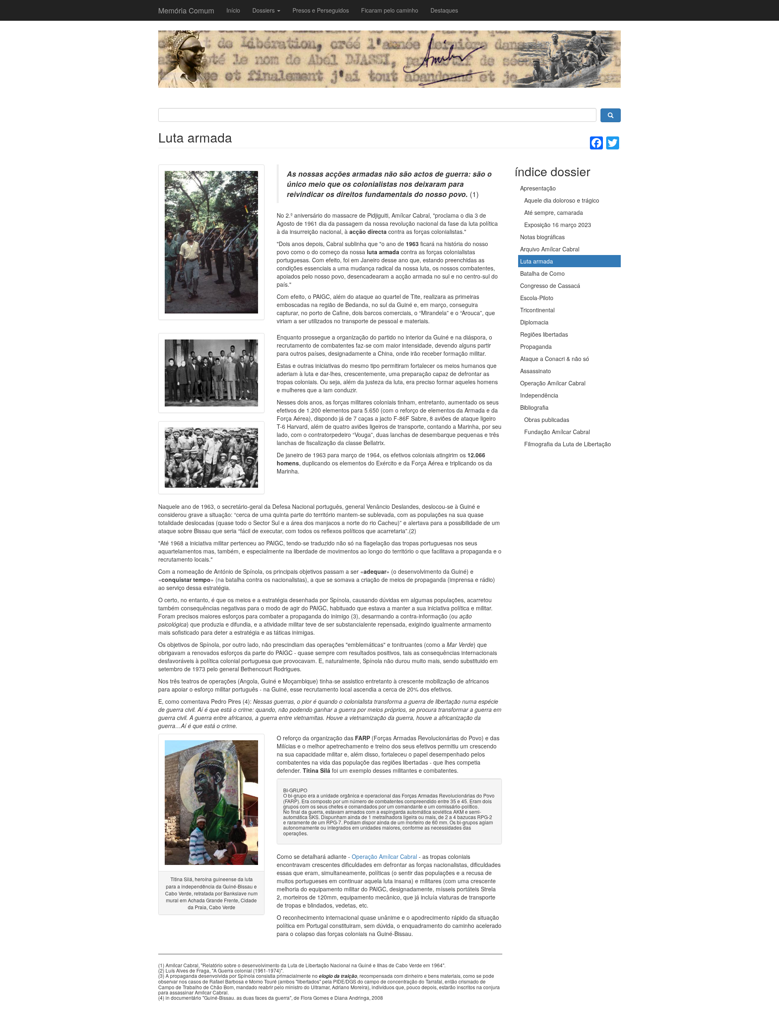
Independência (539, 395)
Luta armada (536, 261)
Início (233, 10)
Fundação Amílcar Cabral (557, 432)
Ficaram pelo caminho (389, 10)
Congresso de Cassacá (550, 285)
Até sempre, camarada (553, 212)
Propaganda (536, 346)
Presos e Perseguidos (321, 10)
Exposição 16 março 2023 (557, 224)
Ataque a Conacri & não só (554, 359)
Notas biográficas (542, 237)
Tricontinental (537, 310)
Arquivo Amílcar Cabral (549, 249)
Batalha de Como (542, 273)
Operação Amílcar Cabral (384, 856)
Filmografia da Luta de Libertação (567, 444)
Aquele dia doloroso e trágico (561, 200)
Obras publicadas (546, 419)
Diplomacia (534, 322)
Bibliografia (534, 407)
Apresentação (538, 188)
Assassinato (535, 371)
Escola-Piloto (536, 298)
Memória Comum (186, 10)
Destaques (444, 10)
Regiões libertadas (544, 334)
